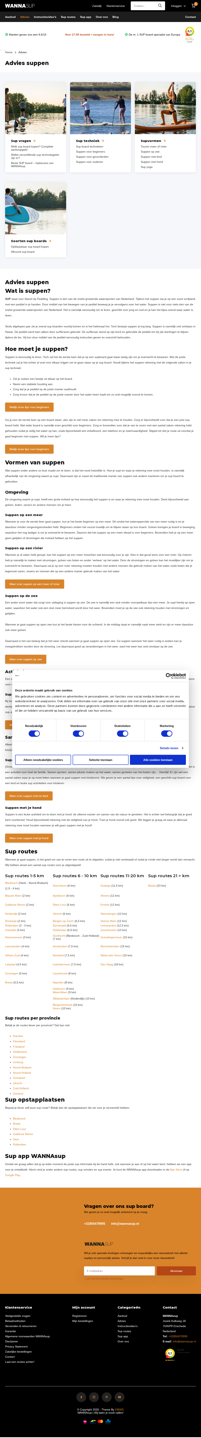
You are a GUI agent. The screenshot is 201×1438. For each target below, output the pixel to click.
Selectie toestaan (100, 760)
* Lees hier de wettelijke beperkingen (104, 1278)
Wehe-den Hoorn (111, 955)
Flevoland (19, 1041)
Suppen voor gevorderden (92, 156)
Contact (190, 16)
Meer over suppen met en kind (29, 796)
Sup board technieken (89, 146)
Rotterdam (11, 925)
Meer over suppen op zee (26, 659)
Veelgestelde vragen (17, 1315)
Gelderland (20, 1051)
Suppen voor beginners (90, 151)
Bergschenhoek (62, 1004)
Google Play (12, 1175)
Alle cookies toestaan (158, 760)
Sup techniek (88, 141)
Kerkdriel (58, 955)
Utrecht (57, 913)
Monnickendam (110, 946)
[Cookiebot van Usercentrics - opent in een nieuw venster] (169, 676)
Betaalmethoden (15, 1321)
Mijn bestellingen (82, 1321)
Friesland (19, 1046)
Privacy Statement (16, 1346)
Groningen (11, 973)
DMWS (119, 1409)
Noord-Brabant (22, 1067)
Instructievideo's (45, 16)
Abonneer (176, 1271)
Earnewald (59, 925)
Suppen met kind (151, 156)
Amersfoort (60, 885)
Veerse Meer (108, 921)
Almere (104, 895)
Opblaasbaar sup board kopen (30, 246)
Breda (152, 885)
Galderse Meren (15, 904)
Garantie (10, 1331)
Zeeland (18, 1093)
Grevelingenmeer (111, 937)
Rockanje (11, 921)
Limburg (18, 1062)
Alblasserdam (61, 998)
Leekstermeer (61, 964)
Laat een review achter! (19, 1361)
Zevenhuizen (108, 930)
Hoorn (56, 1008)
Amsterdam (60, 946)
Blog (115, 16)
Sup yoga (147, 166)
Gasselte (10, 930)
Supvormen (151, 141)
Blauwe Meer (13, 895)
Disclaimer (11, 1341)
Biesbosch (11, 882)
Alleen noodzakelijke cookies (43, 760)
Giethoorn (59, 988)
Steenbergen (108, 913)
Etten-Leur (59, 904)
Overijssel (19, 1077)
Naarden (58, 982)
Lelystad (10, 964)
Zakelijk (97, 5)
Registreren (79, 1315)
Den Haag (106, 964)
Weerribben (60, 992)
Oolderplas (59, 930)
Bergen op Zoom (63, 921)
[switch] (78, 733)
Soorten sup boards (29, 241)
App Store (176, 1169)
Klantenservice (116, 5)
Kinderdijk (11, 913)
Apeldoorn (59, 895)
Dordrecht (59, 935)
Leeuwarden (108, 925)
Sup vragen (21, 141)
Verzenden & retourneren (21, 1326)
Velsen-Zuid (12, 955)
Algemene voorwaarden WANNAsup (27, 1336)
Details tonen (169, 748)
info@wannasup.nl (125, 1223)
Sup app (85, 16)
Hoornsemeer (13, 937)
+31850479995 (94, 1223)
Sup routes (68, 16)
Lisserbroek (60, 973)
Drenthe (18, 1036)
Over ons (102, 16)
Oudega (105, 885)
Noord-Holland (22, 1072)
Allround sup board (23, 251)
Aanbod (10, 16)
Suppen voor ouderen (89, 161)
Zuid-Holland (21, 1088)
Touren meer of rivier (154, 146)
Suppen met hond (152, 161)
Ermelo (104, 904)
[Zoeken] (160, 5)
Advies (24, 16)
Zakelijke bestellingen (18, 1351)
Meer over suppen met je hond (29, 838)
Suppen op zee (150, 151)
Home (9, 52)
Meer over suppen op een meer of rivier (35, 584)
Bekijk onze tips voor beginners (29, 407)
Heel (16, 1139)
